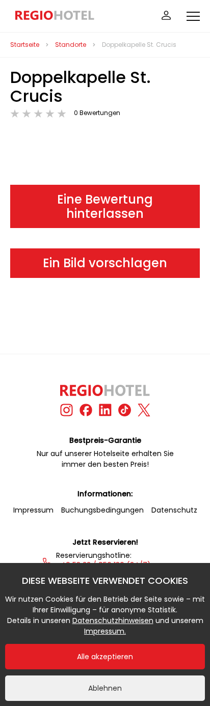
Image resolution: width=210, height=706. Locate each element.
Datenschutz (174, 510)
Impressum (33, 510)
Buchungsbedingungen (102, 510)
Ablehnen (105, 688)
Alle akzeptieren (105, 657)
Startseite (24, 44)
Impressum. (105, 631)
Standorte (70, 44)
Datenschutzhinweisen (112, 620)
